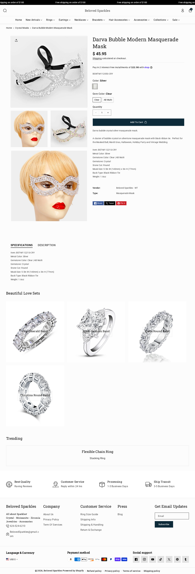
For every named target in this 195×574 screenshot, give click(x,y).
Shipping (97, 58)
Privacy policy (112, 571)
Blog (120, 514)
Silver (95, 86)
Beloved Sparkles (21, 506)
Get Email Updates (171, 506)
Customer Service (95, 506)
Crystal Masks (22, 28)
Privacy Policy (51, 519)
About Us (48, 514)
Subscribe (163, 524)
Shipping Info (88, 519)
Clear (96, 100)
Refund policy (94, 571)
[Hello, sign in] (182, 10)
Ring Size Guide (89, 514)
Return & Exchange (90, 529)
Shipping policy (152, 571)
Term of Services (52, 524)
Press (122, 506)
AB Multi (108, 100)
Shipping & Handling (91, 524)
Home (9, 28)
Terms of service (131, 571)
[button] (4, 10)
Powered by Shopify (73, 570)
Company (51, 506)
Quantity (97, 106)
